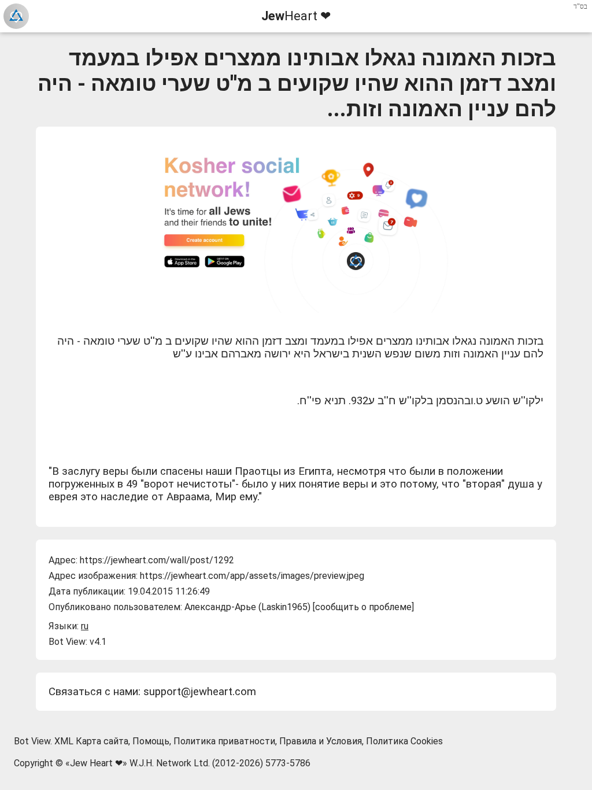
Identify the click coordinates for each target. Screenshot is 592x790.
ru (84, 626)
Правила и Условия (320, 741)
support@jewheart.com (199, 691)
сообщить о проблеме (363, 606)
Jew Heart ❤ (96, 763)
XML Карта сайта (91, 741)
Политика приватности (224, 741)
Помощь (150, 741)
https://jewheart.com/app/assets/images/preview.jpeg (252, 575)
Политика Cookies (404, 741)
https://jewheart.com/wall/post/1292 (157, 560)
